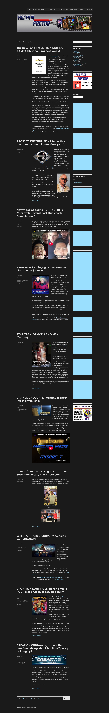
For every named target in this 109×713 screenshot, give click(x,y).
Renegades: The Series (21, 280)
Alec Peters (19, 659)
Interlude (76, 60)
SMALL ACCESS (54, 56)
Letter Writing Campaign (22, 60)
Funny (18, 224)
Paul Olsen (19, 152)
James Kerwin (19, 601)
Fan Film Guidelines (23, 59)
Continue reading (36, 200)
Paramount (19, 62)
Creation (18, 661)
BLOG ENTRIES (42, 9)
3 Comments (19, 550)
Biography (76, 52)
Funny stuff (19, 222)
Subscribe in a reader (77, 182)
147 (38, 698)
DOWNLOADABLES (74, 9)
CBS (17, 59)
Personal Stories (20, 481)
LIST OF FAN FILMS (54, 9)
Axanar (23, 659)
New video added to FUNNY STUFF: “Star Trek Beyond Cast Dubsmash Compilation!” (40, 213)
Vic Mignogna (25, 663)
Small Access (24, 62)
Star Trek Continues (21, 602)
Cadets (75, 53)
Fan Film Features (20, 151)
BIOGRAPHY (82, 9)
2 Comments (19, 226)
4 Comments (19, 345)
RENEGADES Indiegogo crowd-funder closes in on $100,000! (41, 269)
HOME (30, 9)
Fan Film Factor (20, 707)
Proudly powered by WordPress (30, 707)
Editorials (76, 56)
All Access (19, 547)
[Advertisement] (83, 115)
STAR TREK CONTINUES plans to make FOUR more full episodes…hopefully (42, 590)
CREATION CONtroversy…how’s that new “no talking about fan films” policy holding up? (42, 648)
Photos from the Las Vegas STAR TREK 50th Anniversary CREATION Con (42, 473)
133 (23, 698)
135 (31, 698)
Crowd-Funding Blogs (78, 55)
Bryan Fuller (23, 547)
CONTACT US (90, 9)
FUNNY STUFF (65, 9)
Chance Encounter (20, 409)
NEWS (35, 9)
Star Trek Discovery (22, 548)
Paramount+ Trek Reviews (79, 63)
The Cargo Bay (77, 65)
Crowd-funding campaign (22, 278)
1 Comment (19, 283)
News (18, 57)
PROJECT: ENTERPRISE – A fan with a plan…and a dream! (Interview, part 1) (41, 143)
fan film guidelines (61, 597)
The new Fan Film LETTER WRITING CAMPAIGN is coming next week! (40, 49)
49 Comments (20, 606)
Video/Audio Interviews (79, 67)
